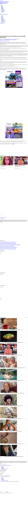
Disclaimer (2, 468)
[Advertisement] (14, 30)
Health (2, 19)
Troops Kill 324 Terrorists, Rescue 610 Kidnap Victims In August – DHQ (8, 243)
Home (2, 15)
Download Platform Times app (4, 480)
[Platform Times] (4, 3)
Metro (2, 6)
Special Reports (3, 9)
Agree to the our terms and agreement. (5, 475)
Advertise (2, 478)
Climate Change (3, 22)
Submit (7, 491)
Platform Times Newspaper (3, 217)
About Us (2, 466)
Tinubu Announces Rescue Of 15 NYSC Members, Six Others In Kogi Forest (8, 247)
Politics (2, 17)
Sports (2, 11)
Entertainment (2, 10)
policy (7, 475)
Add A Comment (2, 250)
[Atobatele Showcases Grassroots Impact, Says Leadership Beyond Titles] (8, 39)
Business (2, 7)
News (1, 5)
